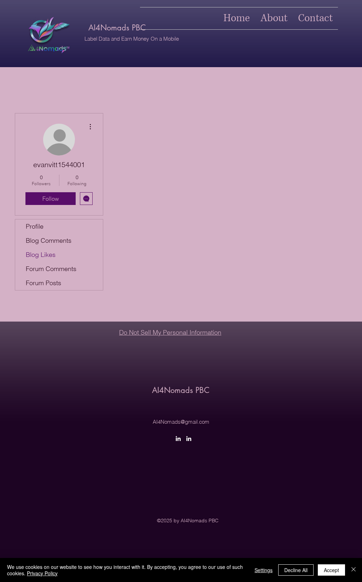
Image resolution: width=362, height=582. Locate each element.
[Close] (353, 570)
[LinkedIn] (178, 438)
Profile (34, 226)
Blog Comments (48, 240)
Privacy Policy (42, 573)
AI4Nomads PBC (117, 28)
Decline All (296, 570)
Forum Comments (51, 269)
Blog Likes (41, 255)
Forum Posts (43, 283)
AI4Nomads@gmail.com (181, 421)
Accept (331, 570)
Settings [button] (264, 570)
